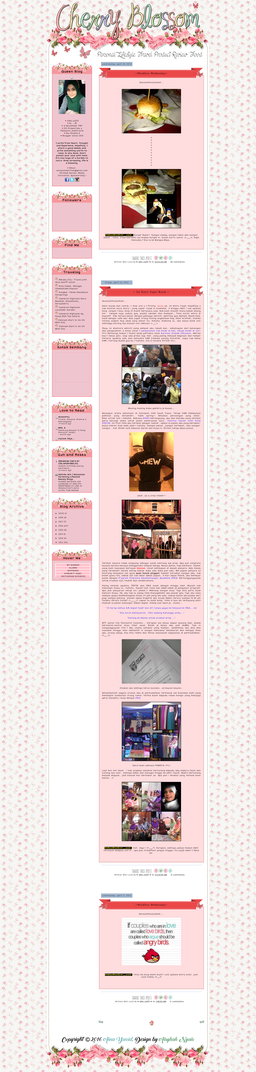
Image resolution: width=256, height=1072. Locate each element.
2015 (61, 530)
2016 (61, 526)
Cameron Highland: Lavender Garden (67, 308)
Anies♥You (64, 417)
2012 (61, 542)
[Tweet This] (161, 259)
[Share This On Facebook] (156, 259)
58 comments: (178, 262)
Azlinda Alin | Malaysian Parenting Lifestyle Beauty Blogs (71, 476)
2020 (61, 513)
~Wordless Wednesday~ (151, 73)
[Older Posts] (202, 1023)
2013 (61, 538)
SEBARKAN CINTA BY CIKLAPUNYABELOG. (68, 462)
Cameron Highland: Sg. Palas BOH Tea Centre (69, 315)
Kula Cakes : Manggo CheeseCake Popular (68, 287)
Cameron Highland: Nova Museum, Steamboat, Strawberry (70, 301)
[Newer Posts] (101, 1023)
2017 (61, 522)
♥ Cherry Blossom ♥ (65, 8)
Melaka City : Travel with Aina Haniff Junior (71, 281)
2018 (61, 518)
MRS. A (61, 428)
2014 (61, 534)
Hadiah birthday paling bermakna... (71, 467)
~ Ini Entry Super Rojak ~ (151, 291)
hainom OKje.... (66, 439)
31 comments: (178, 875)
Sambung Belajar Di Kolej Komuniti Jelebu (71, 431)
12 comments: (177, 1001)
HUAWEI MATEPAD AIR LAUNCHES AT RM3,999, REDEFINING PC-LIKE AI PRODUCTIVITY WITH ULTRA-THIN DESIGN (70, 486)
